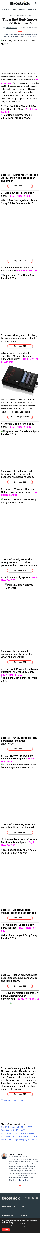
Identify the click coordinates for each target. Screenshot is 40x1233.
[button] (36, 3)
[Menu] (4, 3)
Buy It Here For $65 (11, 674)
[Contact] (37, 1198)
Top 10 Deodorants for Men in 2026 (16, 1127)
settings (22, 1226)
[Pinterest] (33, 1198)
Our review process (30, 36)
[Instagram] (29, 1198)
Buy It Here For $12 (28, 998)
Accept (6, 1229)
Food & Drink (32, 9)
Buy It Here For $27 (20, 195)
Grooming (6, 9)
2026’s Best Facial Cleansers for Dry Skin (19, 1136)
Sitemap (24, 1216)
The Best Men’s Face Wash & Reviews (17, 1133)
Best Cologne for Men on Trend (14, 1130)
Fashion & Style (18, 9)
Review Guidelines (9, 1211)
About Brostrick (8, 1206)
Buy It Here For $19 (27, 270)
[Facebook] (25, 1198)
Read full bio (23, 1180)
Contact (24, 1206)
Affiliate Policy (27, 1211)
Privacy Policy (7, 1216)
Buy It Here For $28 (20, 426)
